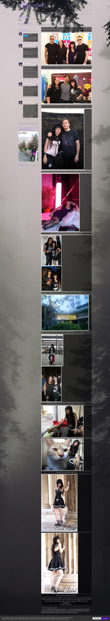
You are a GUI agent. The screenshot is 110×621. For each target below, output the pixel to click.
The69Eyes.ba (66, 602)
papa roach (47, 612)
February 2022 (23, 195)
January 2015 (23, 205)
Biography (28, 12)
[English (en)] (19, 20)
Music (52, 609)
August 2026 (23, 167)
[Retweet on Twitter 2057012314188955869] (26, 97)
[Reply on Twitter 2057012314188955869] (24, 97)
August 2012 (23, 236)
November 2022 (23, 187)
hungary (62, 610)
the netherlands (59, 612)
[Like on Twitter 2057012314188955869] (29, 97)
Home (21, 12)
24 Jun (32, 46)
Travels (64, 609)
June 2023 (22, 184)
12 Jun (32, 65)
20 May (32, 85)
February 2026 (23, 170)
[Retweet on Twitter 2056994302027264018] (26, 119)
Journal (41, 12)
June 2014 (22, 212)
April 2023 (22, 186)
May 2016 (22, 203)
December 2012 (23, 230)
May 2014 (22, 214)
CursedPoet (61, 24)
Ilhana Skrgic (71, 610)
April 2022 (22, 194)
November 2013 (23, 220)
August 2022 (23, 189)
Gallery (56, 12)
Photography (58, 609)
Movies (49, 609)
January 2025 (23, 175)
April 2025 (22, 173)
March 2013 (22, 228)
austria (71, 609)
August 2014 (23, 211)
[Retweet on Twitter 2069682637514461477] (26, 59)
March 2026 (22, 168)
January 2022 (23, 197)
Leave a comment (71, 24)
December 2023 (23, 182)
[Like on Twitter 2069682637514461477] (29, 59)
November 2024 (23, 176)
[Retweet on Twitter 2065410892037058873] (26, 79)
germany (57, 610)
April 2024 (22, 181)
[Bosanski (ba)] (21, 20)
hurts (66, 610)
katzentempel (79, 610)
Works (35, 12)
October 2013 (23, 222)
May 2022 (22, 192)
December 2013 (23, 219)
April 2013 (22, 227)
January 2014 (23, 217)
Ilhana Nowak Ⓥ (27, 45)
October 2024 (23, 178)
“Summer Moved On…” (52, 21)
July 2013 (22, 225)
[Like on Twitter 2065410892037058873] (29, 79)
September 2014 (24, 209)
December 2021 (23, 198)
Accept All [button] (105, 618)
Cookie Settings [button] (96, 618)
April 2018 (22, 201)
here (50, 599)
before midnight (78, 609)
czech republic (51, 610)
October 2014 (23, 208)
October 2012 (23, 233)
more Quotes (20, 26)
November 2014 (23, 206)
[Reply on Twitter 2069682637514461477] (24, 59)
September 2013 (24, 224)
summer (52, 612)
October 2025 (23, 171)
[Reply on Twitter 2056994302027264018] (24, 119)
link (63, 601)
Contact (63, 12)
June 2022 (22, 190)
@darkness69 (26, 46)
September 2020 (24, 200)
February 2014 (23, 216)
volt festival (74, 612)
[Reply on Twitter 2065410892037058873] (24, 79)
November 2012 (23, 231)
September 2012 (24, 235)
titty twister (67, 612)
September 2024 (24, 179)
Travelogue (48, 12)
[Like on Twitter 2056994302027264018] (29, 119)
